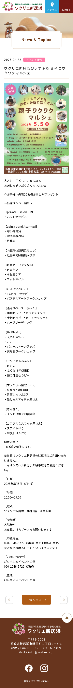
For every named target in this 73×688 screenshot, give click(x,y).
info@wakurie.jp (41, 652)
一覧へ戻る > (36, 600)
